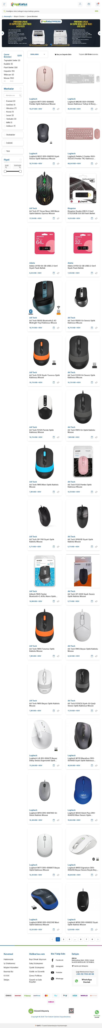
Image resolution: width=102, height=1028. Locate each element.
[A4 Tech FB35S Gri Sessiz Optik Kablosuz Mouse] (83, 298)
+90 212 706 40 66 (85, 974)
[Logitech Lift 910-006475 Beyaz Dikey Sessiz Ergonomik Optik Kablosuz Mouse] (44, 735)
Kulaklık (8, 64)
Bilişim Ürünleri (19, 16)
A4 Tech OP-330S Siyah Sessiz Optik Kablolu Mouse (81, 595)
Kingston (72, 208)
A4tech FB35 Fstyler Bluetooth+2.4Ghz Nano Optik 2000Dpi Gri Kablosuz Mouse (42, 595)
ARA (96, 11)
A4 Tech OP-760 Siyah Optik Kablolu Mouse (41, 540)
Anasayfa (8, 16)
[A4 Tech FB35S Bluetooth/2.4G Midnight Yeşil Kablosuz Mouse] (44, 298)
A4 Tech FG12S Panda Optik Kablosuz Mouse (41, 431)
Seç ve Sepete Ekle (63, 54)
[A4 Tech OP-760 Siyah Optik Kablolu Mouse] (44, 517)
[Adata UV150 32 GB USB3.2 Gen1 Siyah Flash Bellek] (83, 243)
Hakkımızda (8, 959)
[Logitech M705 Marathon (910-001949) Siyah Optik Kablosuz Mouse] (83, 735)
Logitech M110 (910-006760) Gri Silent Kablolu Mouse (43, 814)
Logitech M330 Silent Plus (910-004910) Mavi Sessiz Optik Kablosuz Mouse (81, 814)
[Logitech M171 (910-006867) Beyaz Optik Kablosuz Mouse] (44, 845)
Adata (32, 263)
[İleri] (98, 939)
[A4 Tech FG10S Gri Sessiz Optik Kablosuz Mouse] (83, 352)
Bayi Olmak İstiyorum (37, 959)
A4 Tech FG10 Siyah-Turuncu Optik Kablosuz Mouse (44, 376)
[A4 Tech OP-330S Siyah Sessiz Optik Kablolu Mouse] (83, 571)
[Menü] (4, 4)
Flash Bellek (11, 67)
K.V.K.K (6, 976)
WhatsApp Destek (87, 980)
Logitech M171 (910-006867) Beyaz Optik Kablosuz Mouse (44, 869)
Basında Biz (8, 972)
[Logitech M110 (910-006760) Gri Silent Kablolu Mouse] (44, 790)
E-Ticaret (43, 1026)
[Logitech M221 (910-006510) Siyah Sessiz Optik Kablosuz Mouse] (44, 134)
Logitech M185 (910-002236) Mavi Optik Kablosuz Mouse (44, 923)
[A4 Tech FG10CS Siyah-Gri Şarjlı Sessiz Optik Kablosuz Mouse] (83, 681)
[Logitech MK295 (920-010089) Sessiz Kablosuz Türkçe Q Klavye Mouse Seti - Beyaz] (83, 79)
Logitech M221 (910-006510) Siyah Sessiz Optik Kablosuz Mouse (44, 157)
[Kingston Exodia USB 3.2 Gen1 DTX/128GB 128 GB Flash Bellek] (83, 188)
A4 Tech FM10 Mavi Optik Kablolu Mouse (43, 486)
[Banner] (51, 33)
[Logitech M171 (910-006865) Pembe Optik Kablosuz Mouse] (44, 79)
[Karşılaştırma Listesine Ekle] (58, 109)
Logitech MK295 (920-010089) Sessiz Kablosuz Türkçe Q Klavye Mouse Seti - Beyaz (82, 103)
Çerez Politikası (35, 976)
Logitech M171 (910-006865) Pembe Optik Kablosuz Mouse (42, 103)
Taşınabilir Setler (12, 60)
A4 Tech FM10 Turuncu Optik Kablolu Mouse (41, 650)
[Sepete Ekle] (54, 109)
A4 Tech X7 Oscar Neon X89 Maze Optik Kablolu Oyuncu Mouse (44, 212)
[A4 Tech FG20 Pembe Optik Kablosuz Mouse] (83, 462)
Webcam (9, 75)
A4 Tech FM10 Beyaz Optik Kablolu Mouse (44, 704)
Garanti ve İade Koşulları (35, 981)
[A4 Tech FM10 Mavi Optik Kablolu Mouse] (44, 462)
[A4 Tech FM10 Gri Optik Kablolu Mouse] (83, 407)
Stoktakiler (10, 135)
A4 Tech (33, 208)
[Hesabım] (80, 4)
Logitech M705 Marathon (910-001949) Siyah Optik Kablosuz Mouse (81, 759)
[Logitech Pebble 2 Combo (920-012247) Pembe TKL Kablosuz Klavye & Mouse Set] (83, 134)
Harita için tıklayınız (81, 966)
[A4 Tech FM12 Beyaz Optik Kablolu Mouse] (83, 626)
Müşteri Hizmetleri (11, 967)
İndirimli (9, 143)
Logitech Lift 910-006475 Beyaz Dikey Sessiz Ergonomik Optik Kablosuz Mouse (43, 759)
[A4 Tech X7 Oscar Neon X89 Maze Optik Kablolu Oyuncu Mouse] (44, 188)
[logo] (19, 4)
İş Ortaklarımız (9, 963)
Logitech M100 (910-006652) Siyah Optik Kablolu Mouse (83, 923)
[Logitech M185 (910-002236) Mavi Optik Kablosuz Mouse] (44, 900)
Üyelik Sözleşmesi (36, 967)
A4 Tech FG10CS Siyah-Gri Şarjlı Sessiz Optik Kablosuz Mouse (82, 704)
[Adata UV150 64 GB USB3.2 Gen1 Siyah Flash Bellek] (44, 243)
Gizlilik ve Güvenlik (37, 972)
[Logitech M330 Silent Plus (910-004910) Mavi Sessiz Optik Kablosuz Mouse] (83, 790)
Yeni (8, 151)
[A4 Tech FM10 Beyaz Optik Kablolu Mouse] (44, 681)
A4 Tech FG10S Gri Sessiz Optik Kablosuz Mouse (81, 376)
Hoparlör (9, 71)
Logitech (33, 99)
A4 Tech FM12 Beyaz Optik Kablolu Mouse (83, 650)
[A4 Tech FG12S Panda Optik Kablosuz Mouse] (44, 407)
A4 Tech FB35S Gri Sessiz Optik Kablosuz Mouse (81, 322)
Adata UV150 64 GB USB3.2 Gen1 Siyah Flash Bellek (43, 267)
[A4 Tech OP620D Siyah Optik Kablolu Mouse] (83, 517)
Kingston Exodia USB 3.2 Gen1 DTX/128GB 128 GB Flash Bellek (81, 212)
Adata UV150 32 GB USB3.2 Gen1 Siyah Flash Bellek (82, 267)
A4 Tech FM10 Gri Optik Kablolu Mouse (81, 431)
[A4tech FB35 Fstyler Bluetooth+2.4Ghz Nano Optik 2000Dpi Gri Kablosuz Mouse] (44, 571)
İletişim (6, 980)
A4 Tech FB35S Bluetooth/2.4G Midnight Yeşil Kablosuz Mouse (43, 322)
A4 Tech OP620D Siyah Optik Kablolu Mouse (80, 540)
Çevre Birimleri (13, 55)
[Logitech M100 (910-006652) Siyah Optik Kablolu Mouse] (83, 900)
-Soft (37, 1026)
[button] (51, 44)
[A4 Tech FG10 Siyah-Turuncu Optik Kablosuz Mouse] (44, 352)
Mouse (9, 78)
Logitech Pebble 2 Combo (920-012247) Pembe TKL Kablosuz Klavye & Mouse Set (81, 157)
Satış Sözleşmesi (36, 963)
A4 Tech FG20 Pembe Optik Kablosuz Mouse (80, 486)
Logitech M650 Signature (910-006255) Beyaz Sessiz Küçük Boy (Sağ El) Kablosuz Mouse (82, 869)
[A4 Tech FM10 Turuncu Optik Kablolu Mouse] (44, 626)
